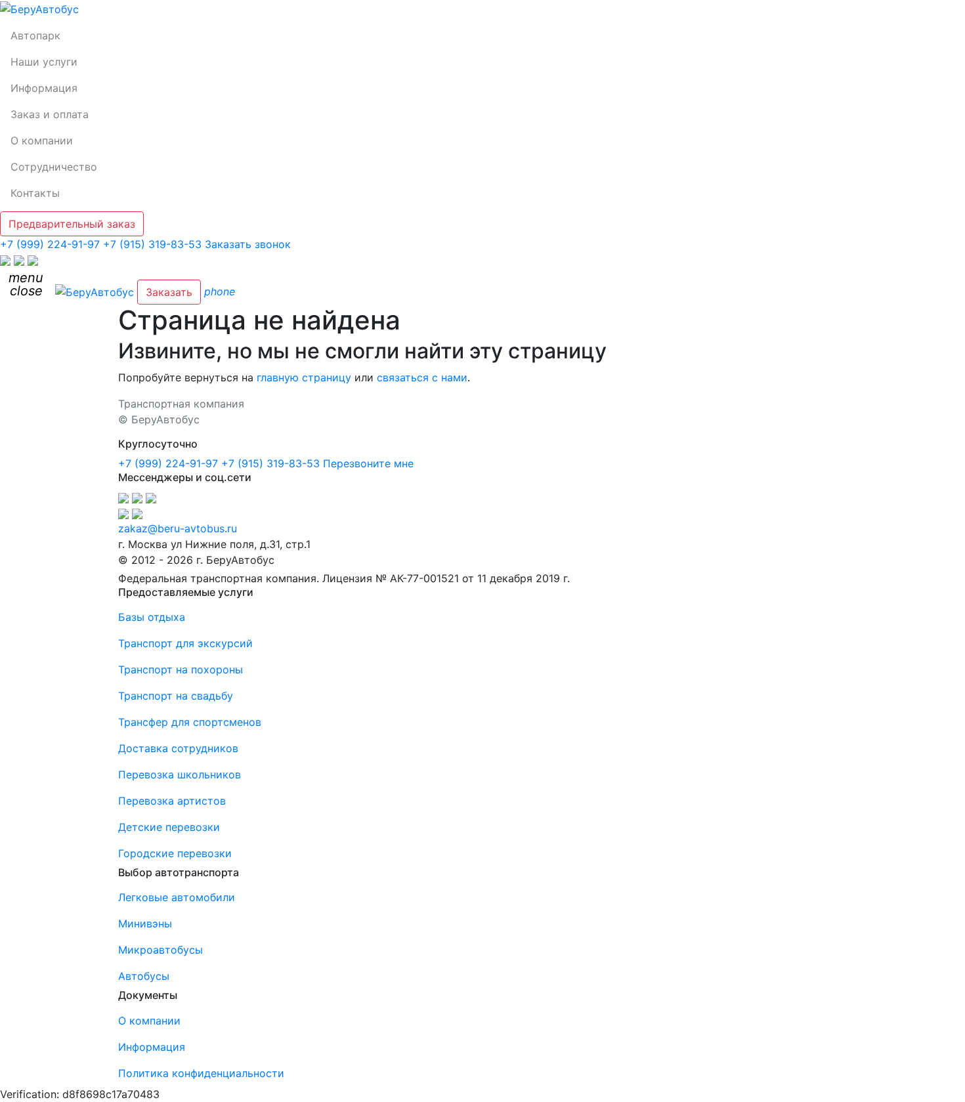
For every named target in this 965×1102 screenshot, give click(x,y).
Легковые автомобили (176, 897)
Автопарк (35, 35)
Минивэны (145, 923)
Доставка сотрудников (178, 748)
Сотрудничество (54, 166)
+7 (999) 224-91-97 (50, 244)
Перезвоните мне (368, 463)
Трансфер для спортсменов (189, 722)
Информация (44, 88)
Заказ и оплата (50, 114)
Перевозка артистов (172, 800)
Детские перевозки (169, 827)
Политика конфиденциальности (201, 1073)
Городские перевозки (175, 853)
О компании (42, 140)
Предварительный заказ (72, 223)
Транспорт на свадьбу (175, 695)
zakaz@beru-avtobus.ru (177, 528)
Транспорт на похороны (180, 669)
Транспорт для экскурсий (185, 643)
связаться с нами (422, 377)
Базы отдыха (151, 617)
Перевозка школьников (179, 774)
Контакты (35, 193)
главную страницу (304, 377)
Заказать (169, 292)
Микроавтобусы (160, 949)
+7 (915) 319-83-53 (152, 244)
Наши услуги (44, 61)
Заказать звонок (248, 244)
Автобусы (143, 976)
